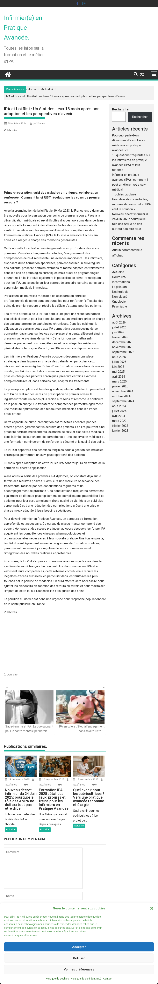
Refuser (79, 958)
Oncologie (119, 301)
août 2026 (119, 322)
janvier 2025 (120, 386)
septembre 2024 (123, 401)
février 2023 (120, 426)
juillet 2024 (119, 411)
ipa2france (39, 123)
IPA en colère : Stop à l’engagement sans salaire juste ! (82, 729)
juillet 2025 (119, 362)
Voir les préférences (79, 969)
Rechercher (121, 109)
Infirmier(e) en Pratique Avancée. (23, 27)
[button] (152, 908)
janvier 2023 (120, 430)
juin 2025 (118, 367)
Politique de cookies (57, 978)
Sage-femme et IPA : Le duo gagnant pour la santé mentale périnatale (29, 729)
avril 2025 (118, 376)
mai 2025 (118, 371)
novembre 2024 (122, 391)
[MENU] (154, 74)
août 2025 (119, 357)
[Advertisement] (55, 161)
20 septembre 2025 (53, 779)
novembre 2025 (122, 347)
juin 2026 (118, 332)
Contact (107, 978)
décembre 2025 (122, 342)
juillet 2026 (119, 327)
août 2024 (119, 406)
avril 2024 (118, 416)
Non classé (119, 296)
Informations (121, 282)
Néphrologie (120, 292)
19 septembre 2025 (87, 779)
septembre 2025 (123, 352)
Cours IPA (119, 277)
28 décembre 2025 (19, 779)
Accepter (79, 947)
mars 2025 (119, 381)
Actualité (12, 674)
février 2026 (120, 337)
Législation (119, 287)
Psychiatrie (119, 306)
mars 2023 (119, 421)
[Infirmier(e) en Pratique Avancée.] (7, 74)
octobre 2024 (121, 396)
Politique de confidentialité (86, 978)
